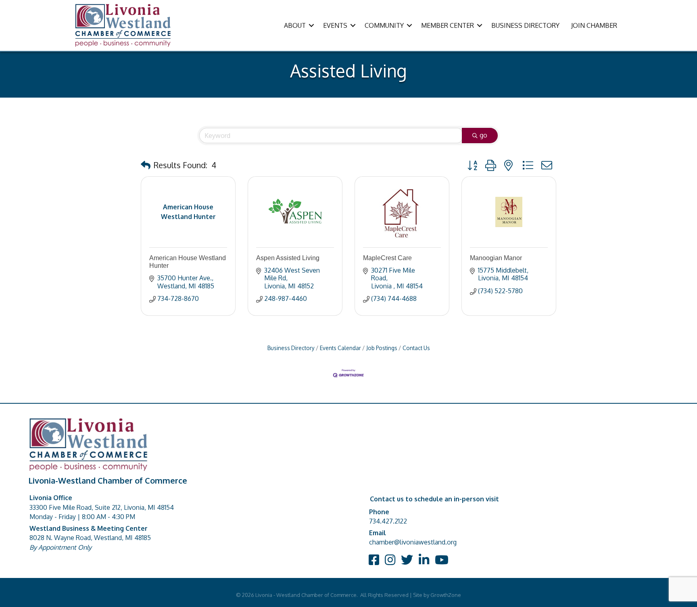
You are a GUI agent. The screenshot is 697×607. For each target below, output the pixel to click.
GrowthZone (445, 595)
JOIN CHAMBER (594, 25)
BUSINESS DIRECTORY (525, 25)
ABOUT (295, 25)
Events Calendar (340, 347)
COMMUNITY (384, 25)
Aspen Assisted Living (287, 257)
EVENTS (335, 25)
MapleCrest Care (387, 257)
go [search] (483, 135)
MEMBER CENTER (447, 25)
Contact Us (416, 347)
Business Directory (291, 347)
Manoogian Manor (496, 257)
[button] (145, 165)
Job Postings (381, 347)
